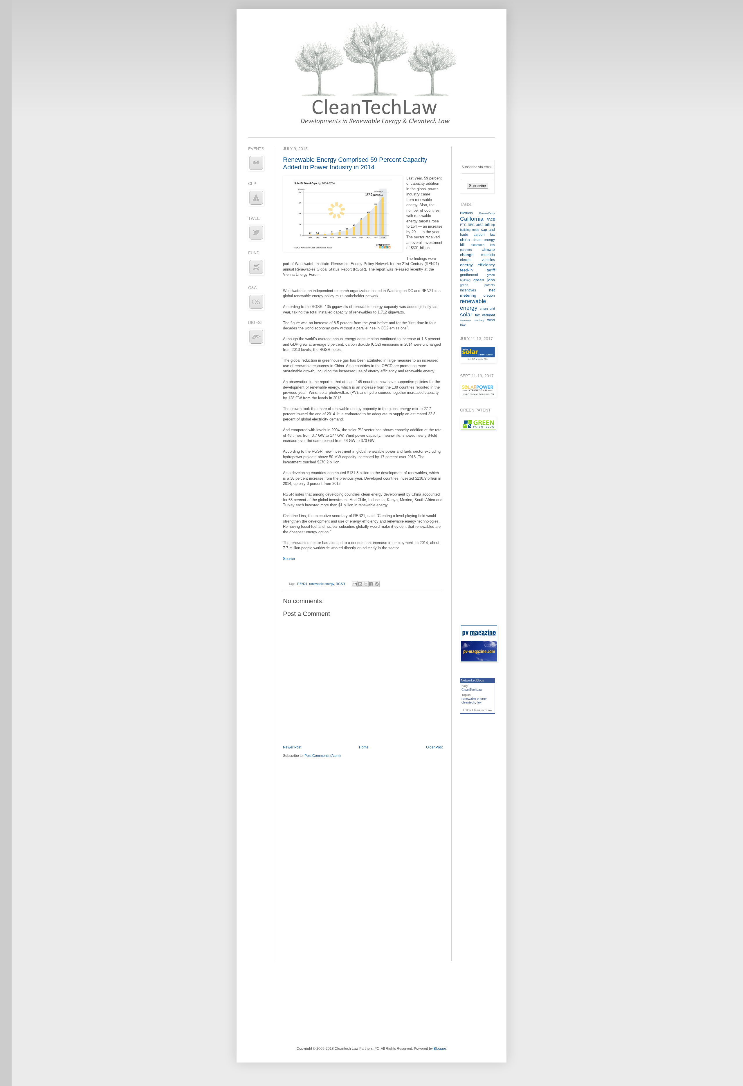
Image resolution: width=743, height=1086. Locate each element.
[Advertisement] (477, 527)
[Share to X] (366, 584)
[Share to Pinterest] (377, 584)
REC (471, 224)
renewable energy (321, 583)
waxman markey (472, 320)
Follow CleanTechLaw (477, 710)
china (465, 239)
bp (493, 224)
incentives (468, 290)
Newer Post (292, 747)
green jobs (484, 280)
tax (477, 315)
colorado (488, 255)
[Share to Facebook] (371, 584)
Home (364, 747)
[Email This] (355, 584)
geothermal (469, 275)
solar (466, 314)
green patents (477, 285)
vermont (488, 315)
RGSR (340, 583)
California (472, 219)
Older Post (434, 747)
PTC (463, 224)
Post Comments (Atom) (322, 756)
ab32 (479, 224)
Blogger (440, 1049)
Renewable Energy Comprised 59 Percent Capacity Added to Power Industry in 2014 (355, 163)
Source (289, 558)
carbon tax (484, 235)
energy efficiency (477, 264)
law (479, 702)
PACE (491, 219)
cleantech (468, 702)
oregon (489, 295)
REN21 (302, 583)
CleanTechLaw (471, 689)
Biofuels (466, 213)
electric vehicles (477, 260)
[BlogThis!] (360, 584)
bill (487, 224)
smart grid (487, 308)
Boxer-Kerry (487, 213)
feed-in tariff (477, 270)
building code (469, 229)
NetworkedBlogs (472, 680)
